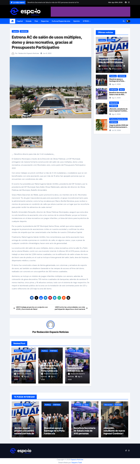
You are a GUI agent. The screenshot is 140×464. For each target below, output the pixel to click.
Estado (29, 21)
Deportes (45, 21)
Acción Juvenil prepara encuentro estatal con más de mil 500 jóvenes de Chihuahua (24, 433)
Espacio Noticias (77, 459)
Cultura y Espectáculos (118, 119)
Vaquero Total (76, 462)
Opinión (76, 21)
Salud (80, 351)
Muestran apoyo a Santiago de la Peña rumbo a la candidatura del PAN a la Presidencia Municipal (54, 435)
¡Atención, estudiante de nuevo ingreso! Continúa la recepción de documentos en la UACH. (118, 112)
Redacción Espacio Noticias (28, 53)
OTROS (86, 21)
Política (17, 351)
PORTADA (24, 31)
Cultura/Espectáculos (61, 21)
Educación (114, 103)
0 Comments (117, 69)
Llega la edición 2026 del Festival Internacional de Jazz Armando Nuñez (118, 127)
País (36, 21)
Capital (20, 21)
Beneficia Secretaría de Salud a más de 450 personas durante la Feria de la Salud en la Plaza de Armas (84, 435)
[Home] (12, 21)
